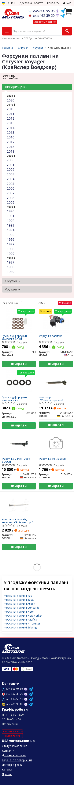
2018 (10, 146)
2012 (10, 118)
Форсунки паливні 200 (18, 596)
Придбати (19, 364)
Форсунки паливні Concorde (21, 607)
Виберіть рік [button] (15, 87)
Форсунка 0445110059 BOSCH (16, 460)
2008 (10, 198)
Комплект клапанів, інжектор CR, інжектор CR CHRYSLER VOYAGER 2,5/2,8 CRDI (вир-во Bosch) (18, 521)
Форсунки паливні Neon (19, 611)
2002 (10, 169)
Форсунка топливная (52, 458)
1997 (10, 244)
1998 (10, 249)
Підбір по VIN (12, 735)
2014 (10, 128)
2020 (10, 100)
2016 (10, 137)
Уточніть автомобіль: (11, 77)
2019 (10, 151)
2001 (10, 165)
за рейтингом (11, 303)
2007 (10, 193)
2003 (10, 174)
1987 (10, 262)
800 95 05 (44, 10)
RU (13, 3)
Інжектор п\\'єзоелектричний (51, 399)
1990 (10, 211)
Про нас (7, 774)
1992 (10, 220)
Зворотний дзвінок (45, 21)
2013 (10, 123)
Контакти (53, 3)
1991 (10, 216)
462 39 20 (44, 15)
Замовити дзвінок (13, 731)
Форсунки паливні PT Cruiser (22, 623)
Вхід (68, 3)
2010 (10, 109)
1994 (10, 230)
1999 (10, 253)
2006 (10, 188)
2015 (10, 132)
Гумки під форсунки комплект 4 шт (14, 399)
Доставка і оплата (31, 3)
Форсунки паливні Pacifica (20, 619)
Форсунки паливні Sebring (20, 627)
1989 (10, 272)
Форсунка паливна (50, 336)
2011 (10, 113)
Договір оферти (12, 765)
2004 (10, 179)
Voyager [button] (11, 289)
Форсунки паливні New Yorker (23, 615)
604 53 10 (15, 699)
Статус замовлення (14, 746)
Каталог (7, 769)
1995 (10, 235)
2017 (10, 142)
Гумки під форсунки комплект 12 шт (14, 337)
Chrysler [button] (11, 281)
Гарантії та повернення (17, 760)
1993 (10, 225)
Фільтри (66, 303)
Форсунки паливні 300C (19, 599)
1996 (10, 239)
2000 (10, 160)
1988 (10, 267)
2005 (10, 183)
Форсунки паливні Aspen (19, 603)
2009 (10, 202)
